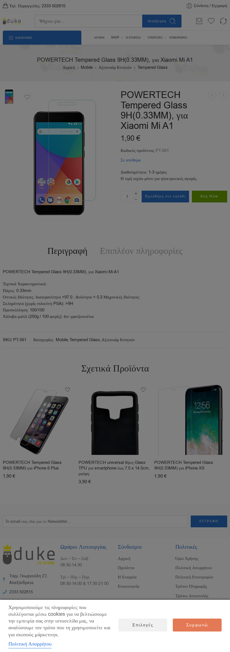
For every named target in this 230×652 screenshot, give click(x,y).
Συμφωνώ (197, 625)
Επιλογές (142, 625)
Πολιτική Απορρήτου (30, 643)
